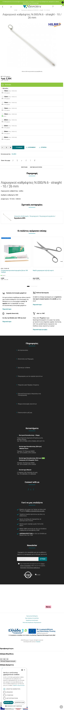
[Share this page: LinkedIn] (26, 160)
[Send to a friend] (35, 160)
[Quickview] (28, 257)
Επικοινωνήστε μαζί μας (25, 412)
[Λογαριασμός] (53, 6)
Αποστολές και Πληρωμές (26, 359)
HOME (15, 10)
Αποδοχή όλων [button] (8, 702)
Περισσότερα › (7, 309)
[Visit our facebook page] (29, 489)
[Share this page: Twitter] (17, 160)
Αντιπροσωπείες (23, 350)
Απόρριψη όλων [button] (19, 702)
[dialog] (14, 688)
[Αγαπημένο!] (28, 260)
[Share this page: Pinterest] (22, 160)
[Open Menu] (2, 6)
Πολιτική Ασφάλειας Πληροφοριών (32, 622)
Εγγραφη (42, 559)
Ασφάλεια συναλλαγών (32, 620)
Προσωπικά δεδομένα (32, 616)
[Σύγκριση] (28, 264)
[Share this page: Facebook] (13, 160)
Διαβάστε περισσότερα (18, 685)
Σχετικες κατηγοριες (36, 167)
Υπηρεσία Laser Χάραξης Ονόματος (28, 385)
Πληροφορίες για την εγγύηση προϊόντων (30, 376)
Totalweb (38, 641)
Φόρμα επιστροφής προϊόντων (27, 404)
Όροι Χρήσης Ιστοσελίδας (32, 618)
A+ (4, 659)
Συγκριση (43, 147)
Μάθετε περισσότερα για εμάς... (35, 511)
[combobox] (22, 670)
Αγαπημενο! (32, 147)
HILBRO (14, 154)
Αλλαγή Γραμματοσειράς (8, 661)
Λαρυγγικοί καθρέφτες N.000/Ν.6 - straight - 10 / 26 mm (35, 10)
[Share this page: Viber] (30, 160)
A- (1, 659)
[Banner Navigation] (61, 261)
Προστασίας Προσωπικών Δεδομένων (30, 567)
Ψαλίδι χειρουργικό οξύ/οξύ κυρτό (43, 270)
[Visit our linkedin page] (34, 489)
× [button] (24, 670)
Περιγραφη (24, 167)
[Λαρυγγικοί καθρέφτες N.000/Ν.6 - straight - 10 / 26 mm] (32, 45)
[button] (28, 286)
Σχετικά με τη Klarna (24, 367)
